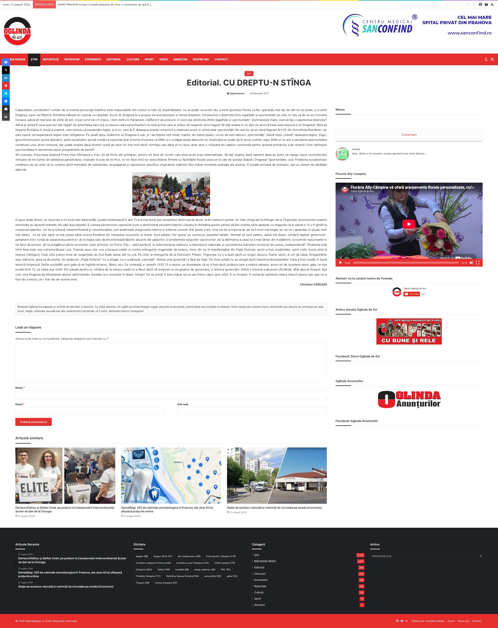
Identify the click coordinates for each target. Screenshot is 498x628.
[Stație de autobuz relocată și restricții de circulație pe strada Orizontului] (277, 475)
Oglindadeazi (237, 93)
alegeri (142, 556)
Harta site (463, 621)
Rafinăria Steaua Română (182, 576)
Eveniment (93, 59)
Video (163, 59)
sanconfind (212, 576)
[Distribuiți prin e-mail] (6, 109)
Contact (221, 59)
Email (19, 404)
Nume (20, 387)
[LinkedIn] (6, 78)
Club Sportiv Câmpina (221, 556)
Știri (34, 59)
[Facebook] (6, 62)
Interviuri (72, 59)
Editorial (114, 59)
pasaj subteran (204, 569)
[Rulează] (341, 263)
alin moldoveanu (189, 556)
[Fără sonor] (471, 263)
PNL (226, 569)
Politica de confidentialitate (428, 621)
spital (232, 576)
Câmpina (144, 569)
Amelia (356, 149)
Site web (182, 404)
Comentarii (409, 135)
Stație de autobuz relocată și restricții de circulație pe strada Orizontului (274, 507)
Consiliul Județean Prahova (153, 562)
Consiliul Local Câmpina (192, 562)
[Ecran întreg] (478, 263)
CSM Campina (224, 562)
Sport (149, 59)
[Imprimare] (6, 117)
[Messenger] (6, 101)
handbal (182, 569)
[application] (409, 225)
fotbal (164, 569)
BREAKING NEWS (265, 561)
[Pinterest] (6, 86)
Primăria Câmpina (148, 576)
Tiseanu (142, 582)
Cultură (132, 59)
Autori (451, 621)
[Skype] (6, 93)
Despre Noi (201, 59)
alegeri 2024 (162, 556)
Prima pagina (15, 59)
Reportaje (51, 59)
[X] (6, 70)
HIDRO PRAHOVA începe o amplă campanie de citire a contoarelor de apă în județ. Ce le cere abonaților (120, 4)
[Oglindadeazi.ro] (17, 31)
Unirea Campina (166, 582)
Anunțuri (180, 59)
